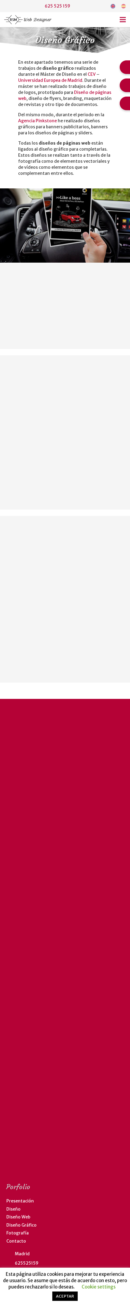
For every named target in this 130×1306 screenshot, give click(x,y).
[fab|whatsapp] (31, 6)
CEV (92, 74)
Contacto (16, 1241)
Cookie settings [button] (98, 1287)
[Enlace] (113, 6)
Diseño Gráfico (21, 1225)
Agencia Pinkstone (37, 120)
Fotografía (17, 1233)
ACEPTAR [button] (65, 1296)
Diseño (13, 1209)
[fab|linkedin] (7, 6)
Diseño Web (18, 1217)
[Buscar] (99, 6)
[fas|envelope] (19, 6)
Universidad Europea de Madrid (50, 80)
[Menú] (122, 19)
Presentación (20, 1201)
